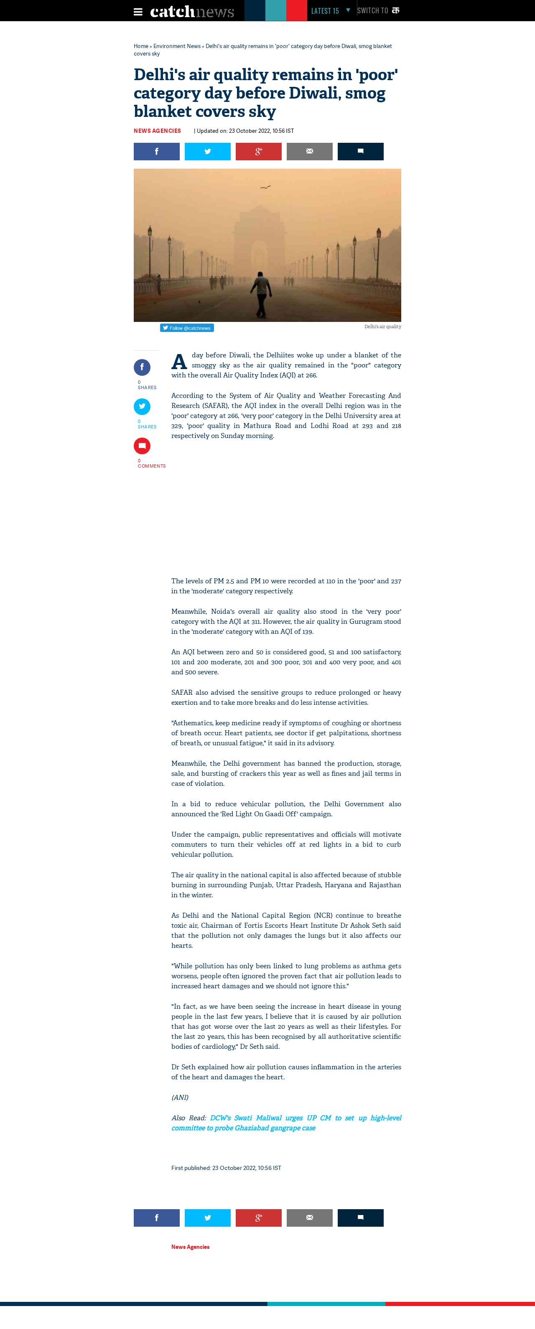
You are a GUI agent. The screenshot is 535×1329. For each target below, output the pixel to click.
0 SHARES (147, 384)
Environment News (177, 46)
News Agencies (157, 130)
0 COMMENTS (147, 463)
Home (141, 46)
